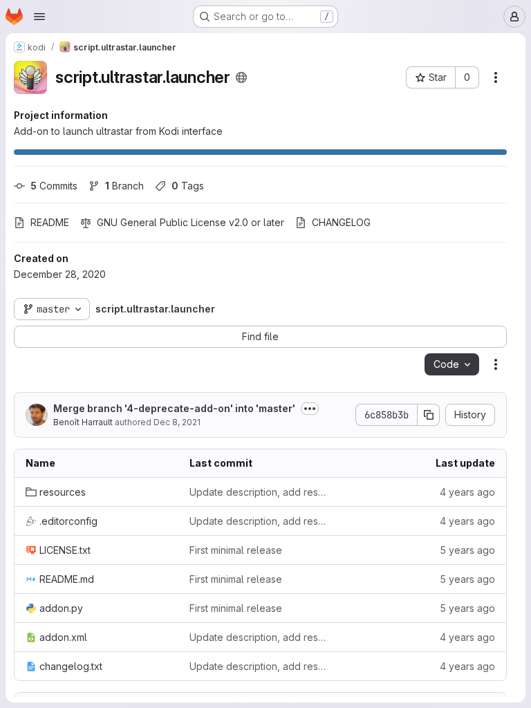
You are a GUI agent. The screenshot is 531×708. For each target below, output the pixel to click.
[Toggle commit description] (310, 408)
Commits (53, 186)
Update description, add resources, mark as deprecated (260, 492)
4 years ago (467, 492)
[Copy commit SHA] (429, 415)
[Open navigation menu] (39, 17)
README (49, 222)
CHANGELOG (341, 222)
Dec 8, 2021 (177, 422)
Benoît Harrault (83, 422)
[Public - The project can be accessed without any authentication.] (241, 77)
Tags (187, 186)
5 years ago (467, 550)
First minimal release (235, 550)
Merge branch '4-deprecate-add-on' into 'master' (174, 408)
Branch (124, 186)
